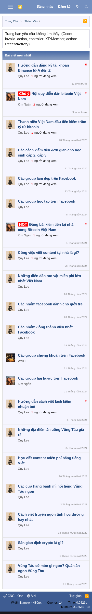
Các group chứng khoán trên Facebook (51, 355)
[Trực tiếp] (77, 6)
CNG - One (15, 596)
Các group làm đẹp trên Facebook (47, 178)
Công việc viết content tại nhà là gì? (48, 252)
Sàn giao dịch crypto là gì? (41, 543)
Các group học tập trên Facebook (46, 201)
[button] (88, 606)
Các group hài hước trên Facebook (48, 378)
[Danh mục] (10, 7)
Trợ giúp (75, 596)
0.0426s (81, 602)
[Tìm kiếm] (86, 6)
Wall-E (22, 361)
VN (33, 596)
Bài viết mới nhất (18, 55)
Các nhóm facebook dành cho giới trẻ (50, 304)
